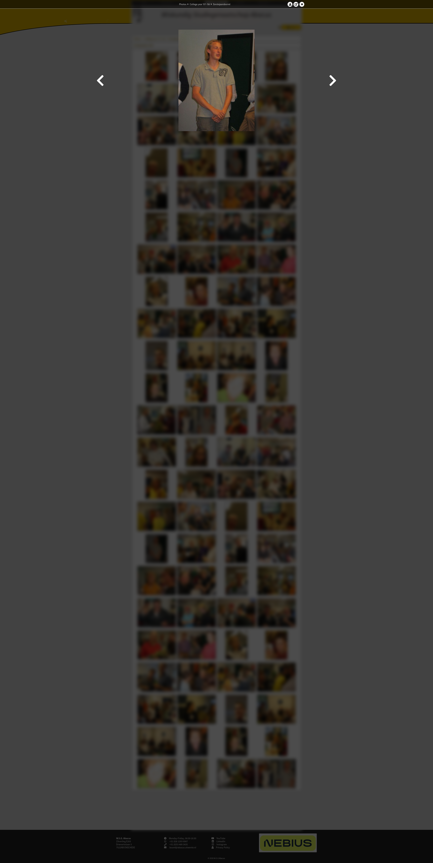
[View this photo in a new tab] (296, 4)
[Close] (301, 4)
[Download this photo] (290, 4)
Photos (182, 4)
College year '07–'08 (200, 4)
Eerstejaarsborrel (221, 4)
